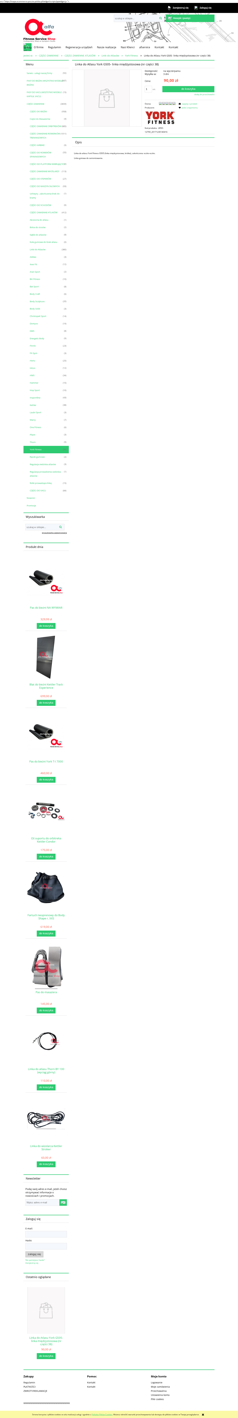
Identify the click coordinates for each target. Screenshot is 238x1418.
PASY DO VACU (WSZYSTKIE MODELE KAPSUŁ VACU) (44, 94)
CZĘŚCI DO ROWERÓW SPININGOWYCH (40, 154)
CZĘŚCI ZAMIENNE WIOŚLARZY (44, 171)
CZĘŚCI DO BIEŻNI (38, 111)
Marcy (33, 419)
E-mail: (29, 1228)
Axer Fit (33, 264)
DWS (32, 331)
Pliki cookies (157, 1399)
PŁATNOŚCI (29, 1386)
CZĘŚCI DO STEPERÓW (40, 178)
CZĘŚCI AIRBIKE (37, 145)
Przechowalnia (159, 1390)
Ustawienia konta (160, 1394)
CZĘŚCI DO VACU (38, 490)
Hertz (32, 360)
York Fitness (35, 449)
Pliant (32, 434)
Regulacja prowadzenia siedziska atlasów (45, 473)
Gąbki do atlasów (38, 234)
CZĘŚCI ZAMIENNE (35, 103)
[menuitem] (39, 47)
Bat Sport (34, 286)
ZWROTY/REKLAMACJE (35, 1390)
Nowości (31, 498)
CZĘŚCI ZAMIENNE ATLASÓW (43, 212)
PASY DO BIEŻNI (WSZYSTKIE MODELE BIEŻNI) (45, 82)
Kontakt (91, 1382)
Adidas (33, 256)
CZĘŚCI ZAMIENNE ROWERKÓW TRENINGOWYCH (45, 135)
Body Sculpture (37, 301)
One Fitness (35, 427)
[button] (187, 103)
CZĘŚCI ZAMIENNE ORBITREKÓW (45, 126)
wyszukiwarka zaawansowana (54, 532)
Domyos (34, 323)
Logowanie (156, 1382)
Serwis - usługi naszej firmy (39, 73)
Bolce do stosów (37, 227)
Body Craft (35, 293)
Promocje (31, 505)
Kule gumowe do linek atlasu (43, 242)
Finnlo (33, 345)
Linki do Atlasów (37, 249)
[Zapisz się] (63, 1202)
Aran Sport (35, 271)
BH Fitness (35, 279)
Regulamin (29, 1382)
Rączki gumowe (37, 456)
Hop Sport (35, 390)
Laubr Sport (35, 412)
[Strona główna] (39, 28)
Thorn (33, 442)
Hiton (32, 368)
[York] (160, 117)
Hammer (34, 382)
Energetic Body (37, 338)
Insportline (35, 397)
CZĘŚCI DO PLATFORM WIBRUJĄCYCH (48, 164)
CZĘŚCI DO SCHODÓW (40, 205)
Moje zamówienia (160, 1386)
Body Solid (35, 308)
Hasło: (28, 1240)
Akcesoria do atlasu (39, 219)
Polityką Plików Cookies (102, 1414)
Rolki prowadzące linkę (41, 483)
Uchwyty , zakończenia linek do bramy (45, 195)
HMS (32, 375)
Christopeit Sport (38, 316)
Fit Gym (33, 353)
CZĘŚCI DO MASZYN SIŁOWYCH (45, 186)
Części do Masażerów (40, 118)
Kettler (33, 405)
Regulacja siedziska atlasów (43, 464)
